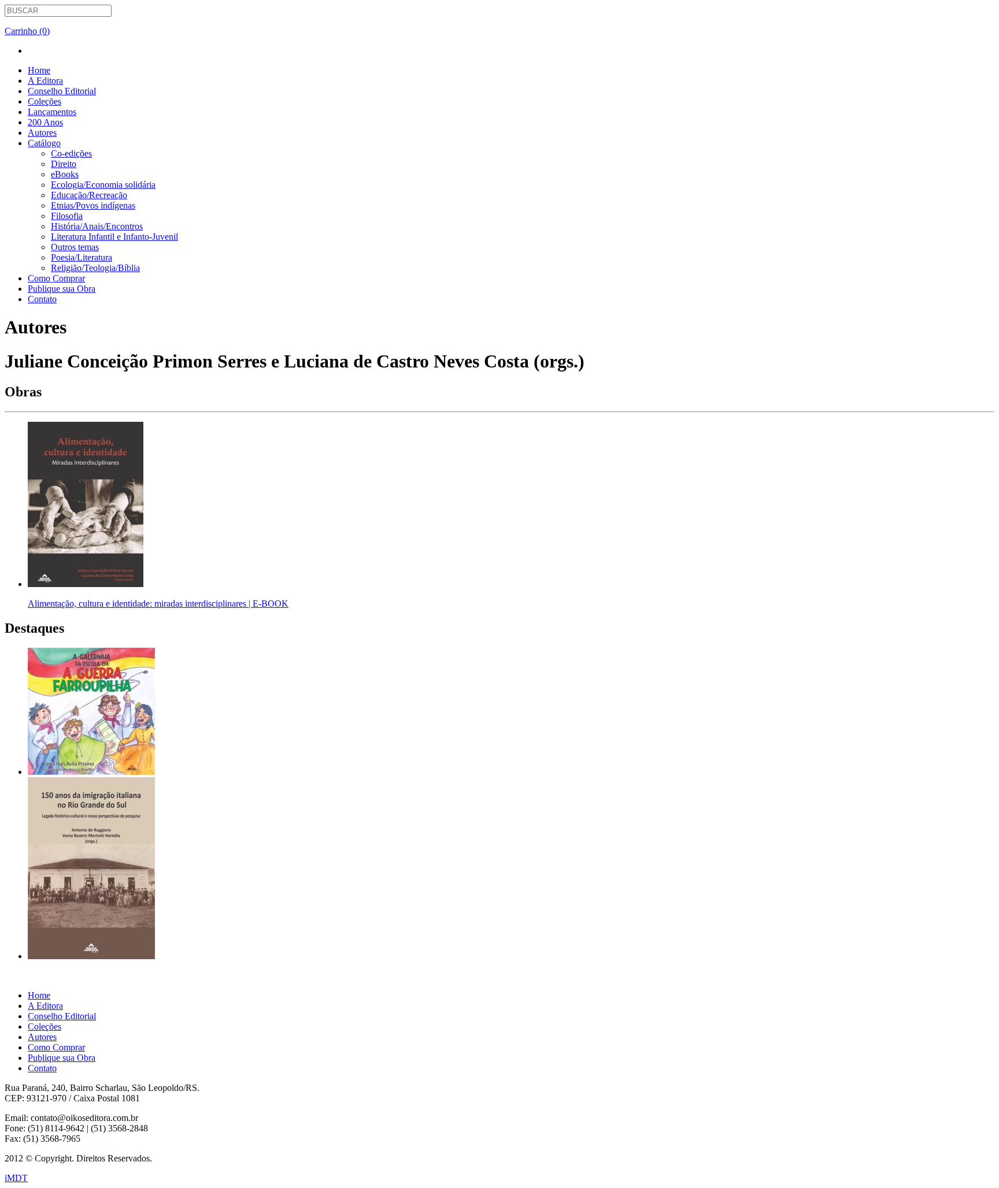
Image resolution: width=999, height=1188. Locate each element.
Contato (42, 299)
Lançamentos (52, 112)
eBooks (65, 174)
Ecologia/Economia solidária (103, 185)
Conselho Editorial (62, 91)
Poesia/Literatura (81, 257)
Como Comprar (56, 278)
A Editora (45, 81)
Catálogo (44, 143)
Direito (63, 164)
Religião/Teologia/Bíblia (95, 268)
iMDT (16, 1178)
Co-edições (71, 153)
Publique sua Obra (61, 289)
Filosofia (67, 216)
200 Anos (45, 122)
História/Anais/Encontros (97, 226)
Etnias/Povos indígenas (93, 205)
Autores (42, 133)
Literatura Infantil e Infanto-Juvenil (114, 237)
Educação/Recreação (89, 195)
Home (39, 70)
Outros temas (75, 247)
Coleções (44, 101)
